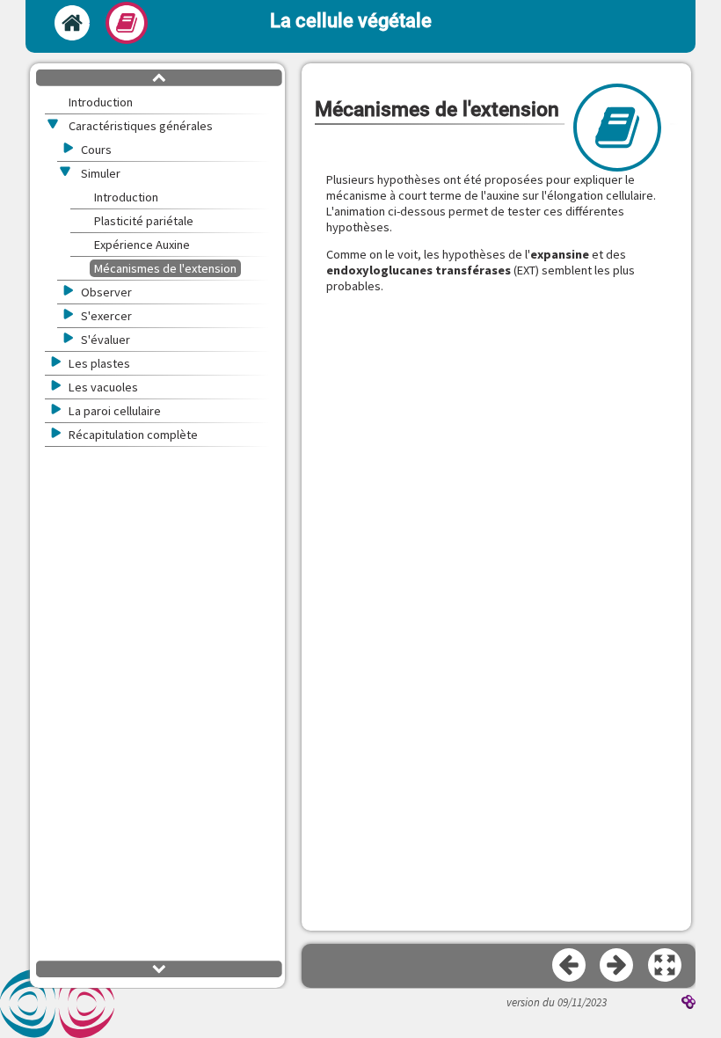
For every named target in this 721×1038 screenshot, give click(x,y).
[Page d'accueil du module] (72, 22)
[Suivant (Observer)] (617, 965)
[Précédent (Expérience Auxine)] (569, 965)
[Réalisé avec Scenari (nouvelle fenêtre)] (688, 1003)
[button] (665, 965)
